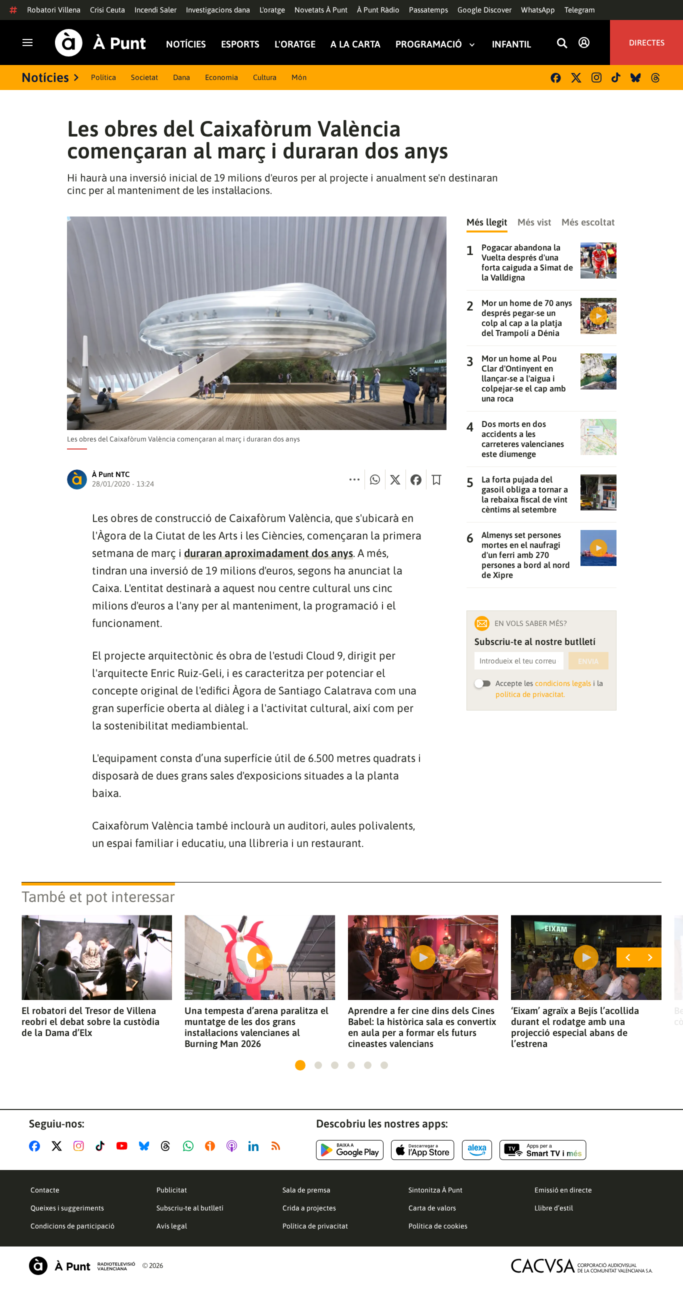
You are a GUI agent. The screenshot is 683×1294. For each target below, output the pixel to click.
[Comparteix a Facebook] (416, 480)
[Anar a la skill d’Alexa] (477, 1150)
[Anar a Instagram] (81, 1146)
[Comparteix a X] (396, 480)
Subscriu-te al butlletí (190, 1208)
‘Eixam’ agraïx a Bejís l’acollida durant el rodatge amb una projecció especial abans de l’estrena (575, 1027)
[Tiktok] (616, 77)
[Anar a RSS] (278, 1146)
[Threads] (656, 77)
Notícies (186, 44)
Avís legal (171, 1226)
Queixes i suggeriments (67, 1208)
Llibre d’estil (553, 1208)
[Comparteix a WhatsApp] (375, 480)
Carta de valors (432, 1208)
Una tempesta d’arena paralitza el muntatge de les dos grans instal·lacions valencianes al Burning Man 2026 (256, 1027)
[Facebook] (555, 77)
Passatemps (428, 10)
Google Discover (485, 10)
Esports (240, 44)
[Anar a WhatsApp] (190, 1146)
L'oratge (272, 10)
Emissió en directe (563, 1190)
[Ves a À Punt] (100, 42)
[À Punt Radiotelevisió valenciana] (82, 1265)
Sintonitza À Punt (435, 1190)
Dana (181, 77)
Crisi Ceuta (107, 10)
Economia (221, 77)
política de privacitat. (530, 694)
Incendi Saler (155, 10)
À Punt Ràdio (378, 10)
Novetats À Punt (321, 10)
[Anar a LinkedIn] (255, 1146)
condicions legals (563, 683)
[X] (576, 77)
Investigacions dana (218, 10)
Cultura (264, 77)
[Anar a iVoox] (212, 1146)
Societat (144, 77)
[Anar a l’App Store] (422, 1150)
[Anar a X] (59, 1146)
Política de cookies (438, 1226)
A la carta (355, 44)
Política (103, 77)
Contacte (45, 1190)
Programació (429, 44)
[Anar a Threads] (168, 1146)
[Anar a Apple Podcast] (233, 1146)
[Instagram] (597, 77)
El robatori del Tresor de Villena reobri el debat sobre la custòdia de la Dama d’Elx (91, 1021)
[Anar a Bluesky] (146, 1146)
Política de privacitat (315, 1226)
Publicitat (171, 1190)
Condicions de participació (72, 1226)
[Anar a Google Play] (350, 1150)
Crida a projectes (309, 1208)
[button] (300, 1065)
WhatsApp (538, 10)
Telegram (579, 10)
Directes (646, 42)
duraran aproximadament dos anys (268, 553)
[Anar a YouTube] (124, 1146)
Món (299, 77)
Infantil (511, 44)
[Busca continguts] (562, 43)
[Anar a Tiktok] (102, 1146)
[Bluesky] (635, 77)
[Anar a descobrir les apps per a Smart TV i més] (543, 1150)
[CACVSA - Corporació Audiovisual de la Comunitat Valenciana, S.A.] (582, 1265)
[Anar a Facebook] (36, 1146)
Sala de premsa (306, 1190)
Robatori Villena (53, 10)
